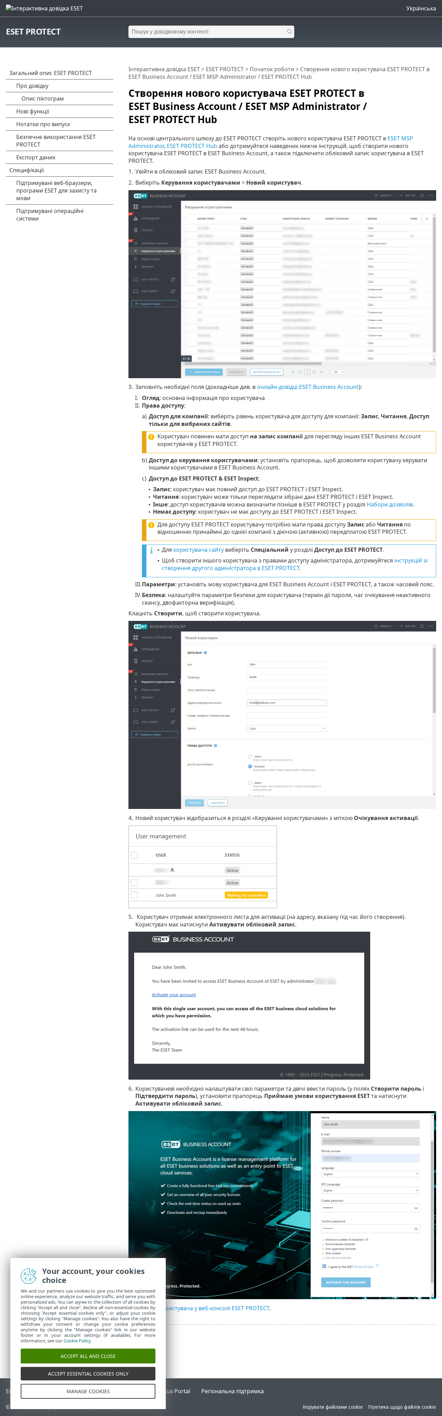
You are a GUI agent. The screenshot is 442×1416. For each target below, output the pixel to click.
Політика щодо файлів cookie (402, 1407)
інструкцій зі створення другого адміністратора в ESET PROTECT (294, 564)
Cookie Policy (77, 1341)
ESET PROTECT (33, 31)
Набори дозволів (390, 504)
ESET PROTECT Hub (192, 146)
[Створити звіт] (432, 90)
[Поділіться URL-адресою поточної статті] (411, 90)
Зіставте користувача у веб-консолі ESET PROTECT (202, 1308)
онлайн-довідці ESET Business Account (308, 387)
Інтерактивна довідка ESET (164, 69)
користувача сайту (198, 549)
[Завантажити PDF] (422, 90)
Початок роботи (272, 69)
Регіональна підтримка (232, 1391)
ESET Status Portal (166, 1391)
